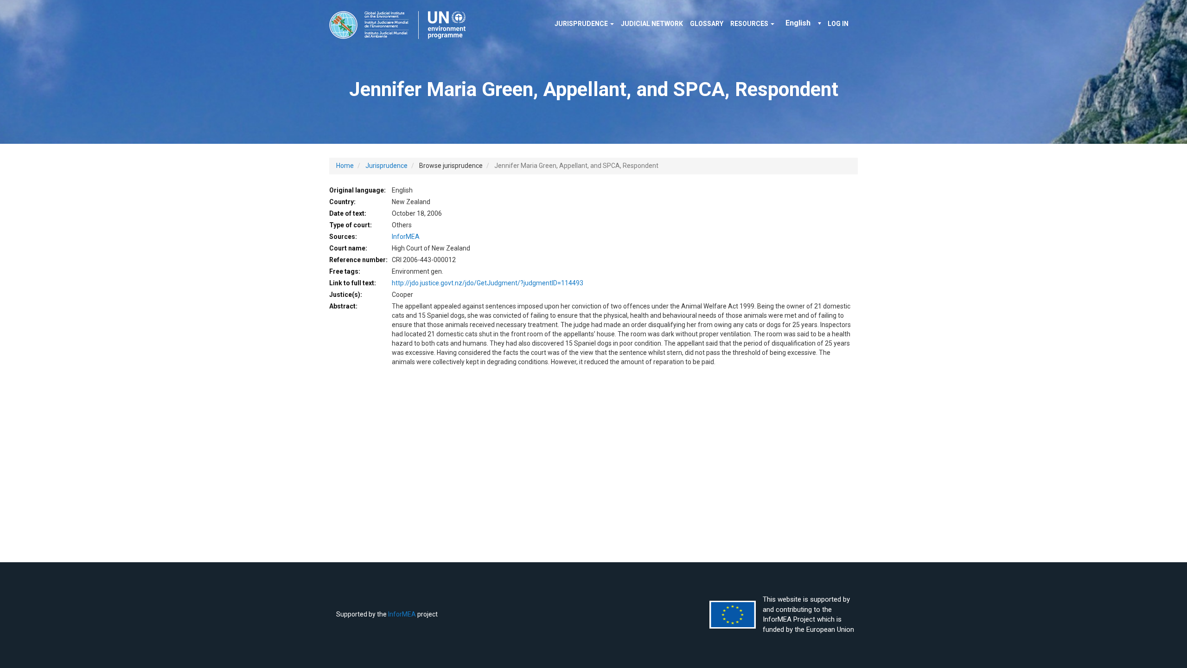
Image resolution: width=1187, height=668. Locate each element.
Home (345, 165)
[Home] (400, 25)
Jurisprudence (582, 23)
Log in (838, 23)
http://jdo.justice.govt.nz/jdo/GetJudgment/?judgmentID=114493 (487, 283)
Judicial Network (652, 23)
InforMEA (406, 236)
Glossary (706, 23)
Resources (750, 23)
